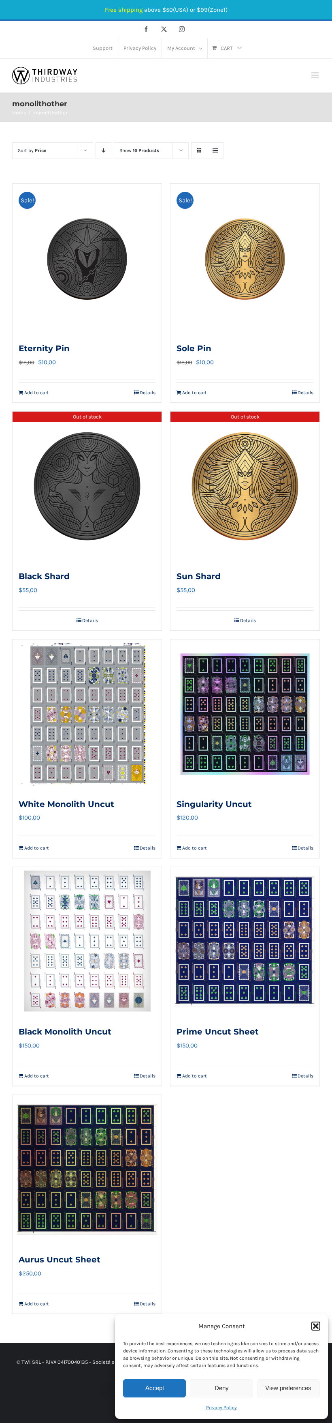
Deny (222, 1387)
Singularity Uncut (214, 804)
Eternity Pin (44, 348)
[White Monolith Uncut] (87, 714)
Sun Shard (199, 576)
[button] (316, 1326)
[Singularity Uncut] (244, 714)
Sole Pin (194, 348)
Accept (154, 1387)
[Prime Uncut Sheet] (244, 941)
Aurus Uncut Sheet (59, 1259)
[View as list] (215, 151)
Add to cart (36, 392)
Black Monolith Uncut (65, 1032)
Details (147, 392)
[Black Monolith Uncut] (87, 941)
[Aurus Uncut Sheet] (87, 1169)
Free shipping (124, 9)
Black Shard (44, 576)
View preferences (288, 1387)
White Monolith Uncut (66, 804)
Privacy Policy (221, 1407)
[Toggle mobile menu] (315, 75)
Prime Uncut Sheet (218, 1032)
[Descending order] (103, 150)
